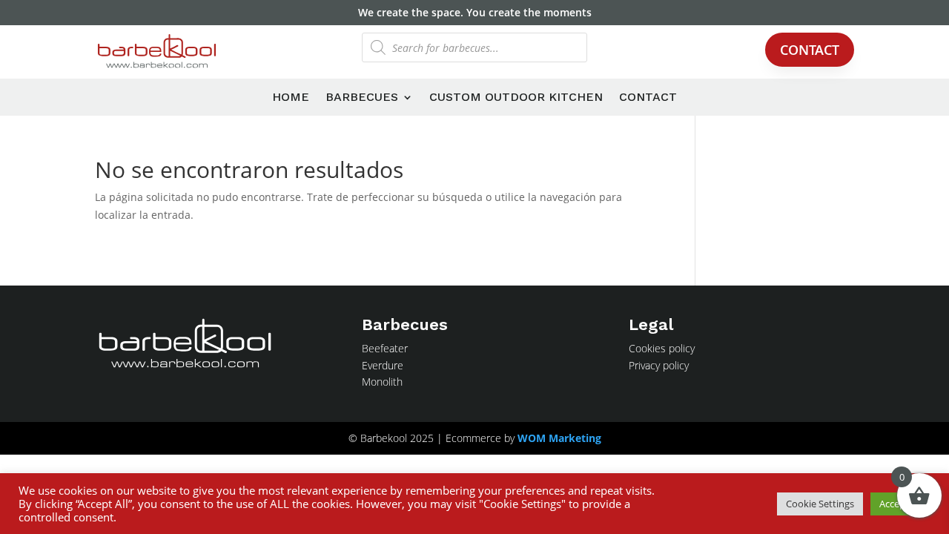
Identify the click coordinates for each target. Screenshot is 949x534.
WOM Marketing (559, 438)
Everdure (382, 365)
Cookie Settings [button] (820, 503)
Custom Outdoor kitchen (516, 98)
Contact (809, 50)
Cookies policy (662, 348)
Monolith (382, 382)
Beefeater (385, 348)
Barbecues (361, 98)
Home (290, 98)
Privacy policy (659, 365)
